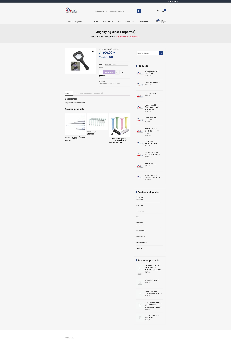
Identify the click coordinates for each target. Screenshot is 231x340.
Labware (99, 37)
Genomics (140, 211)
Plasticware (140, 237)
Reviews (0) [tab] (98, 93)
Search (161, 54)
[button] (93, 51)
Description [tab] (69, 93)
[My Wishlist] (163, 11)
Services (139, 248)
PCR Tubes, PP (92, 132)
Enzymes (139, 205)
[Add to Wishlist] (117, 73)
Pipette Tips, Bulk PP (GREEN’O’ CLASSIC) (75, 137)
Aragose (139, 199)
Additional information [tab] (84, 93)
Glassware (140, 225)
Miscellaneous (141, 243)
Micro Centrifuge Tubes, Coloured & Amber (120, 139)
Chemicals (140, 197)
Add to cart (109, 72)
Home (92, 37)
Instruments (110, 37)
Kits (137, 217)
